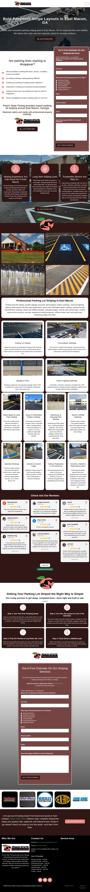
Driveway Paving (63, 80)
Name (58, 94)
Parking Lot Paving (64, 82)
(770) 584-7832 (58, 683)
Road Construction (64, 84)
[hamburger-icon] (87, 3)
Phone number (61, 102)
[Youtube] (45, 880)
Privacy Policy (69, 886)
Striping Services (63, 89)
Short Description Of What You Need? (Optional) (68, 120)
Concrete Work (62, 86)
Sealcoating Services (64, 87)
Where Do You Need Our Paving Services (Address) (69, 59)
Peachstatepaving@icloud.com (47, 842)
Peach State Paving (18, 819)
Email (58, 111)
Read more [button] (15, 551)
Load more (45, 565)
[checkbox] (56, 80)
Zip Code (59, 69)
